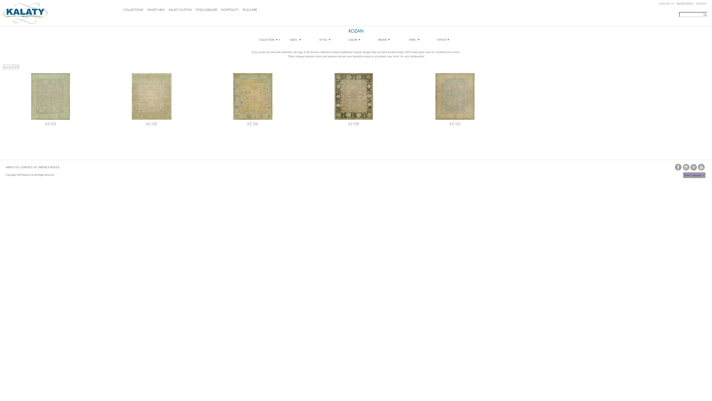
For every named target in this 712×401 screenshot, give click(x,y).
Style (323, 39)
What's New (156, 10)
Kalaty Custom (180, 10)
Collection (266, 39)
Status (441, 39)
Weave (382, 39)
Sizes (293, 39)
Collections (133, 10)
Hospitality (230, 10)
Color (353, 39)
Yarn (412, 39)
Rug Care (250, 10)
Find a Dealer (206, 10)
